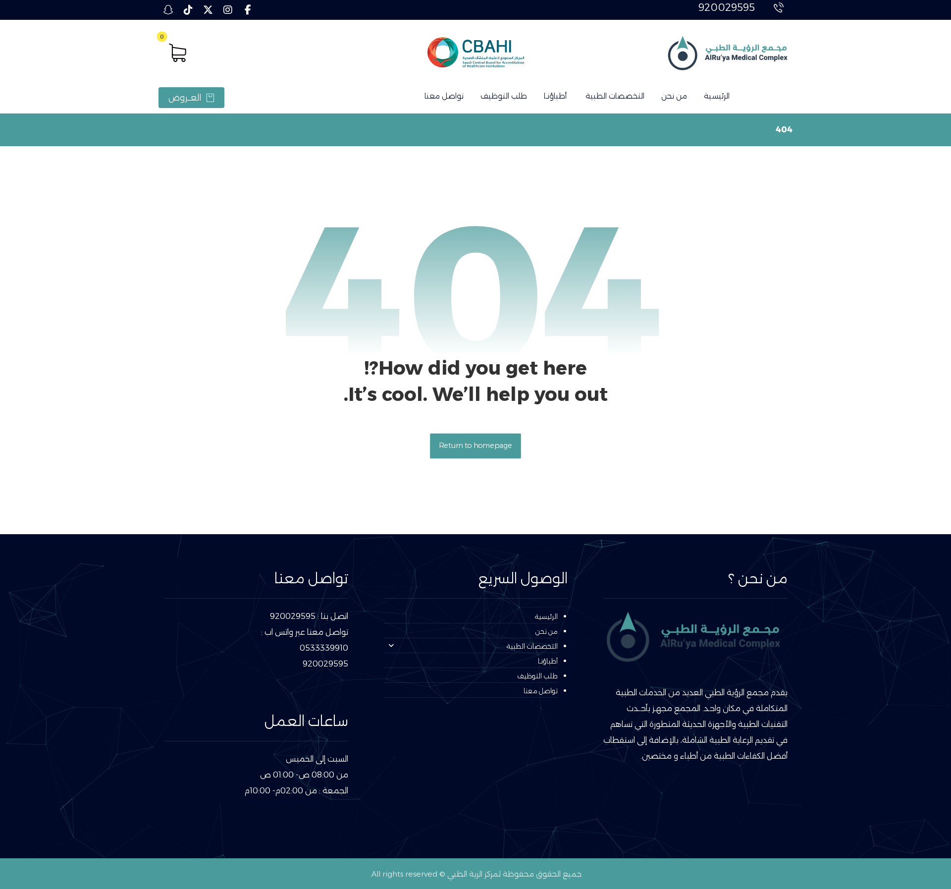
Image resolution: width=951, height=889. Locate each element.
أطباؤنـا (548, 661)
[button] (248, 10)
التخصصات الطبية (532, 646)
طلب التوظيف (537, 676)
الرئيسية (546, 616)
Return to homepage (475, 446)
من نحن (546, 631)
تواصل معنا (541, 691)
